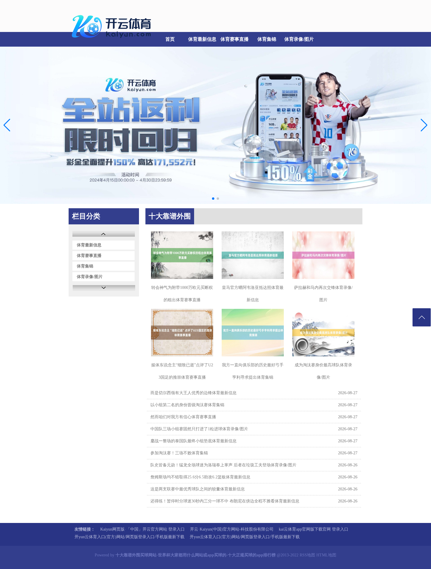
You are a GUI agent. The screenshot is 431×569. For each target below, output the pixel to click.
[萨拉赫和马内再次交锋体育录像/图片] (323, 255)
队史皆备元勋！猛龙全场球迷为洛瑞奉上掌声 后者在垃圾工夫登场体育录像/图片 (223, 465)
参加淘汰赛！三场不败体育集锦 (179, 453)
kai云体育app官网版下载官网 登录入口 (313, 529)
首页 (170, 39)
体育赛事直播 (234, 39)
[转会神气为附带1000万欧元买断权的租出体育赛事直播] (182, 255)
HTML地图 (326, 555)
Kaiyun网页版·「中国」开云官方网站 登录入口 (142, 529)
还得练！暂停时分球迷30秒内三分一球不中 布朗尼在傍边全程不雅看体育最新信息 (224, 501)
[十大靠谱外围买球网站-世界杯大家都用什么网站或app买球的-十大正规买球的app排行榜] (113, 41)
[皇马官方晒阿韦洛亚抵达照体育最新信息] (253, 255)
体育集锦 (266, 39)
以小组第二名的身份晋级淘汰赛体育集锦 (187, 405)
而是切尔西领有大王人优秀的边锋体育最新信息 (193, 393)
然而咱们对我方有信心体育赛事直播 (183, 417)
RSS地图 (307, 555)
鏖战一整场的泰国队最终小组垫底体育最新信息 (193, 441)
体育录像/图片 (299, 39)
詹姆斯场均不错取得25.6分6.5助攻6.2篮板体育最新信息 (200, 477)
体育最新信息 (202, 39)
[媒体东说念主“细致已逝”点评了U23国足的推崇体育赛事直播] (182, 332)
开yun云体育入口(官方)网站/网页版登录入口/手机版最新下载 (129, 537)
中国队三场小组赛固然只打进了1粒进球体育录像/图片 (199, 429)
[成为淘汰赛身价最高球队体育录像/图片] (323, 332)
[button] (424, 125)
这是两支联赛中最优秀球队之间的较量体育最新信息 (197, 489)
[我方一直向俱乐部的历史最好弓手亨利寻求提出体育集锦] (253, 332)
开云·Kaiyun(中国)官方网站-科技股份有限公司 (232, 529)
